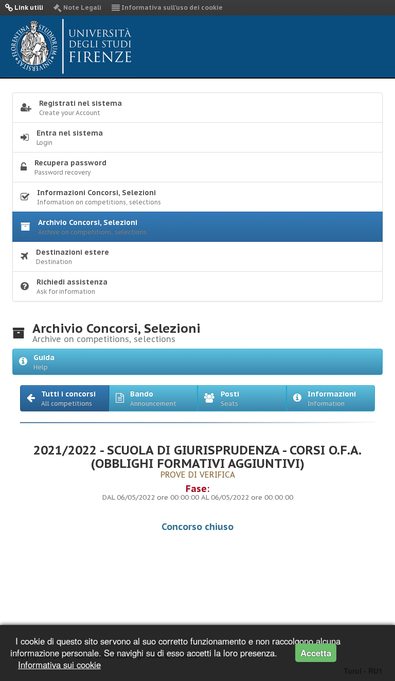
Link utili (28, 7)
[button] (64, 398)
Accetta (315, 653)
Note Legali (81, 7)
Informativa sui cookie (59, 664)
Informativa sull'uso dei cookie (171, 7)
